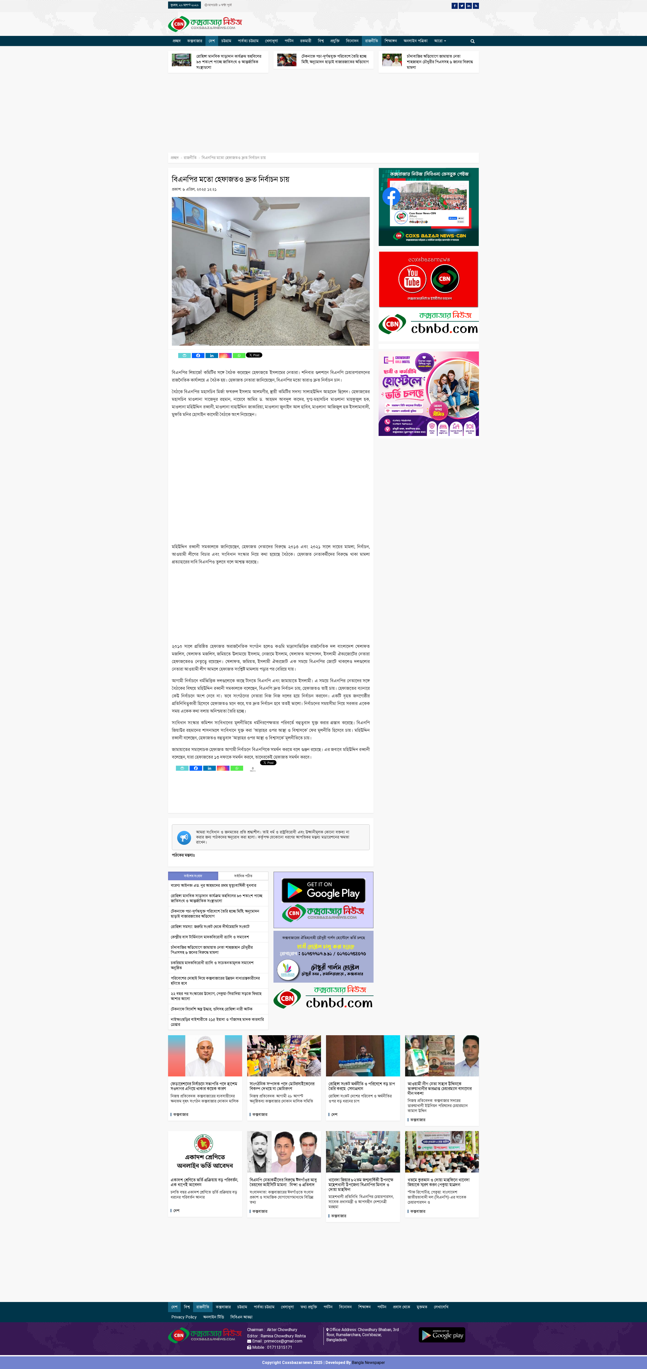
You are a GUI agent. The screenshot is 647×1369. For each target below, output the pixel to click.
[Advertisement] (151, 115)
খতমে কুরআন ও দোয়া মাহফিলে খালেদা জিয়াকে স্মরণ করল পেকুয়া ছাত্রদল (439, 1182)
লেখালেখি (441, 1307)
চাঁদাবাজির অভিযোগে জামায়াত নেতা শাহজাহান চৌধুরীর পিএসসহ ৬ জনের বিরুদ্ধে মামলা (440, 62)
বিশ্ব (321, 40)
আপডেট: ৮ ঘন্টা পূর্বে (219, 5)
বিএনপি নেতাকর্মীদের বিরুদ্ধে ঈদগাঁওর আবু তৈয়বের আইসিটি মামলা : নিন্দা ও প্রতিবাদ (283, 1182)
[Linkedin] (211, 355)
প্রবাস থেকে (401, 1307)
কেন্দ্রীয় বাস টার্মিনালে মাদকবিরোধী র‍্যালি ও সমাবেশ (210, 937)
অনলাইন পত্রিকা (416, 40)
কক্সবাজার (194, 40)
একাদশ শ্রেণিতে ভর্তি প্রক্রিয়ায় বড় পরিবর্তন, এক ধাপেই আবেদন (204, 1182)
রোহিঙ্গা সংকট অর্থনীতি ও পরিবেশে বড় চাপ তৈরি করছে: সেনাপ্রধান (362, 1086)
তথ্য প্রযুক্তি (309, 1307)
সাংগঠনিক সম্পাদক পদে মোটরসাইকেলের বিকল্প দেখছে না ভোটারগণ (282, 1086)
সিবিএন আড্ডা (241, 1317)
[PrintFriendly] (184, 355)
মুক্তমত (422, 1307)
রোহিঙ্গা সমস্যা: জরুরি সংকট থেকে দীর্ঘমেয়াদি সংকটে (210, 926)
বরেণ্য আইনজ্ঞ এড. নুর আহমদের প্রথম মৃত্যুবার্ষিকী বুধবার (213, 885)
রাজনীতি (371, 40)
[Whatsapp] (239, 355)
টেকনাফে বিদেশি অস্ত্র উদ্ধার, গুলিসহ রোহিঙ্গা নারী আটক (211, 1009)
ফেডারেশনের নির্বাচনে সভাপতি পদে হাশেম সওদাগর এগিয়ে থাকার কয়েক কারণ (204, 1086)
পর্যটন (289, 40)
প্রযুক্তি (334, 40)
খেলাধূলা (271, 40)
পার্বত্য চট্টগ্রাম (248, 40)
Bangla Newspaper (368, 1362)
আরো (439, 40)
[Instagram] (225, 355)
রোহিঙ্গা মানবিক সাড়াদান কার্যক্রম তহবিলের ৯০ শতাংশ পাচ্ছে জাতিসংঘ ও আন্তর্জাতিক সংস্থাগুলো (228, 62)
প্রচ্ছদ (177, 40)
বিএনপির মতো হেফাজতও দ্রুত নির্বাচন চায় (230, 179)
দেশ (212, 40)
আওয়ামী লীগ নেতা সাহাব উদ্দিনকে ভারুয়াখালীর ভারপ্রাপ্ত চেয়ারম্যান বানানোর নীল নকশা (440, 1088)
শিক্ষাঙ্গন (391, 40)
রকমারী (305, 40)
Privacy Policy (184, 1317)
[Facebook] (198, 355)
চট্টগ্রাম (226, 40)
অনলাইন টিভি (213, 1317)
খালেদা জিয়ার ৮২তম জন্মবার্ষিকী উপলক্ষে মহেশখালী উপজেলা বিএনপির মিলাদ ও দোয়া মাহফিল (361, 1184)
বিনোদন (352, 40)
